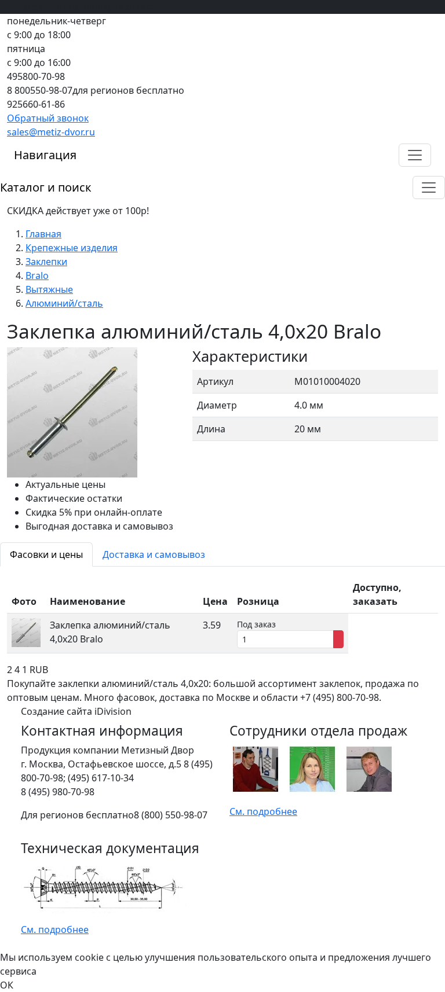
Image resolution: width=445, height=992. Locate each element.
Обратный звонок (48, 118)
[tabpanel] (222, 614)
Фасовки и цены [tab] (46, 554)
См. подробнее (263, 811)
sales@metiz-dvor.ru (51, 132)
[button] (415, 155)
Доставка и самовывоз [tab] (154, 554)
